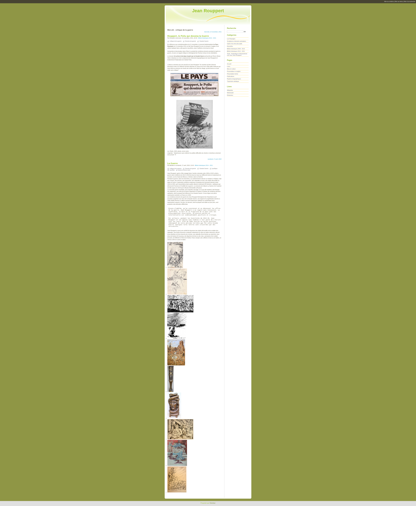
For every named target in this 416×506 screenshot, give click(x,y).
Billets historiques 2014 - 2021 (207, 38)
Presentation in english (233, 71)
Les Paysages (231, 39)
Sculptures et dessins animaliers (236, 41)
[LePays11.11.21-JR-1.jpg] (194, 84)
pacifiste (172, 170)
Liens (228, 66)
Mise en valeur (231, 69)
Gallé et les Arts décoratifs (234, 44)
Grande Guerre (204, 41)
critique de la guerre (176, 41)
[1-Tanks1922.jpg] (194, 124)
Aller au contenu (389, 1)
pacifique (214, 168)
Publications (230, 76)
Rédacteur (230, 95)
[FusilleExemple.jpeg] (176, 338)
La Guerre (172, 163)
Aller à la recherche (409, 1)
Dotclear (212, 503)
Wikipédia (230, 90)
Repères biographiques (234, 79)
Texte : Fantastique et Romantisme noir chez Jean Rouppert (237, 54)
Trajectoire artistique (233, 81)
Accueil (229, 64)
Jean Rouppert (208, 10)
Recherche (231, 28)
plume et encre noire (184, 170)
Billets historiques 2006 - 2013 (236, 49)
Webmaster (230, 93)
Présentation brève (232, 74)
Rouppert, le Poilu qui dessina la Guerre (188, 36)
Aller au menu (399, 1)
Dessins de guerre (190, 41)
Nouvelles (230, 46)
